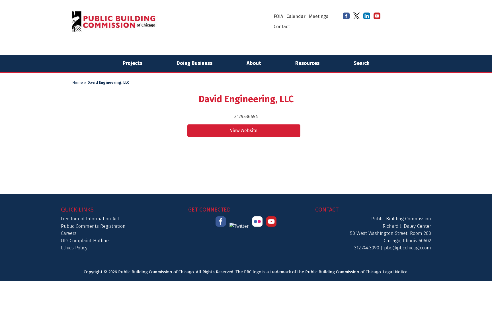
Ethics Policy (74, 248)
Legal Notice (395, 271)
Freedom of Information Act (90, 219)
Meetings (318, 16)
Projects (132, 63)
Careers (69, 233)
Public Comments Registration (93, 226)
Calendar (296, 16)
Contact (282, 26)
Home (77, 82)
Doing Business (194, 63)
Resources (307, 63)
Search (362, 63)
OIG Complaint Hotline (85, 241)
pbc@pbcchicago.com (407, 248)
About (254, 63)
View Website (243, 130)
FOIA (278, 16)
